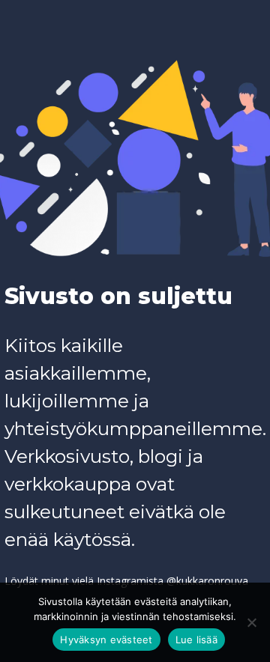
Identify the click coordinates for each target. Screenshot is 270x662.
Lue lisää (197, 640)
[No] (251, 622)
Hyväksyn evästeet (106, 640)
